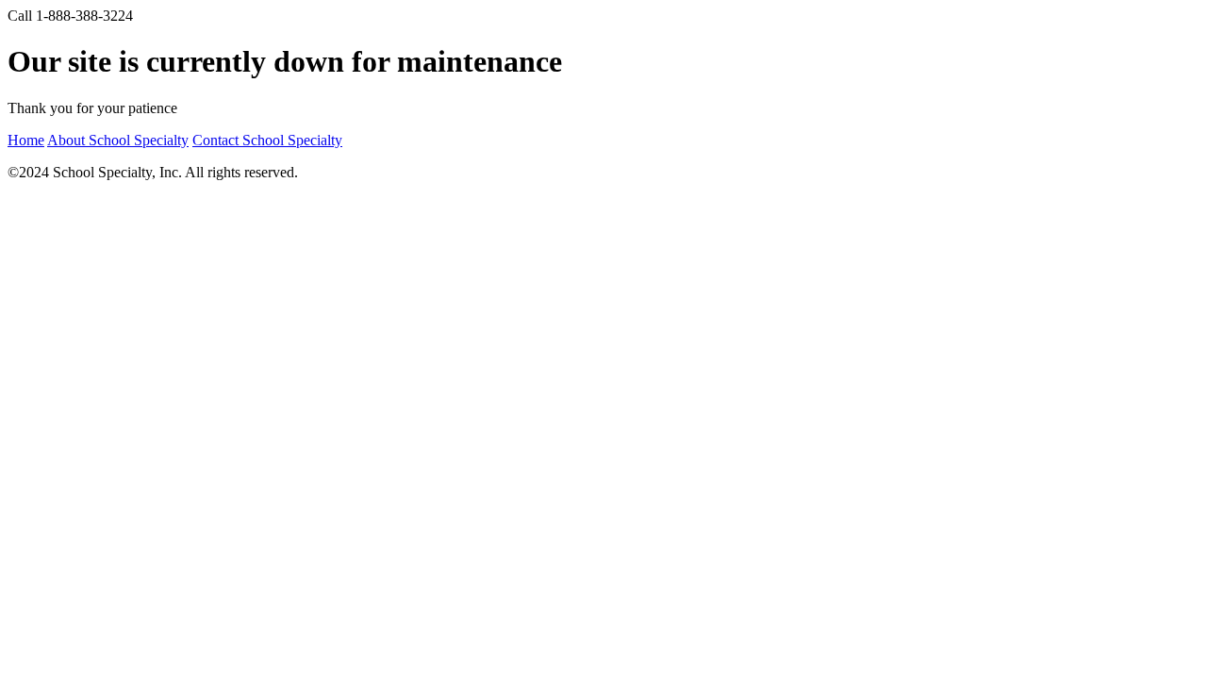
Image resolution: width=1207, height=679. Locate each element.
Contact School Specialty (267, 140)
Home (26, 140)
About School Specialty (118, 140)
